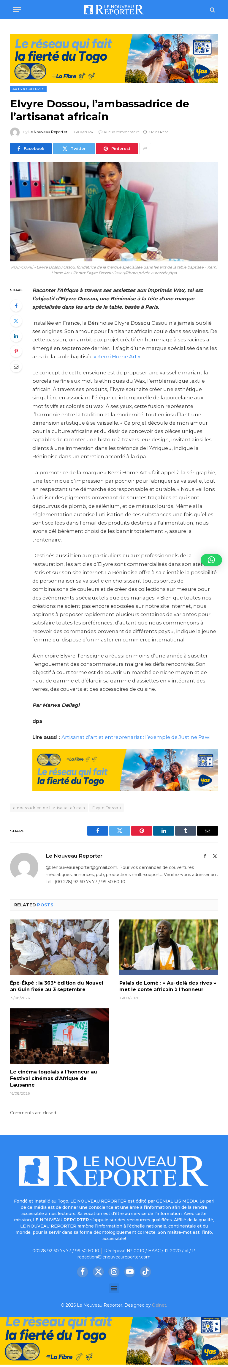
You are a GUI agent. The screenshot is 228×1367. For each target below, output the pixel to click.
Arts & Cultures (28, 89)
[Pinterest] (16, 351)
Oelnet (159, 1305)
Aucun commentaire (122, 132)
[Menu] (17, 9)
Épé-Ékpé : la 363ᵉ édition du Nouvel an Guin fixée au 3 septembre (56, 986)
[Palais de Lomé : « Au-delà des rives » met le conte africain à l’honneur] (168, 947)
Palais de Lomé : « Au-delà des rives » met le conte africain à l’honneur (167, 986)
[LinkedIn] (16, 336)
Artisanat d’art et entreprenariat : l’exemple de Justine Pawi (135, 737)
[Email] (16, 366)
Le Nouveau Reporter (47, 132)
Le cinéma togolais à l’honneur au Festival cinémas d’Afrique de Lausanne (53, 1078)
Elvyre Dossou (106, 807)
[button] (114, 1288)
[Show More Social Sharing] (145, 148)
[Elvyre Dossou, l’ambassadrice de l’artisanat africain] (114, 211)
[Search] (212, 9)
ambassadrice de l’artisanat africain (49, 807)
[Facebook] (16, 306)
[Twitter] (16, 321)
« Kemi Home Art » (117, 357)
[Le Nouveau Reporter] (114, 9)
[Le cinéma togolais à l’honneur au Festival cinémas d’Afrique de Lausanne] (59, 1036)
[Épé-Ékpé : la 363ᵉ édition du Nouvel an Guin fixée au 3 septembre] (59, 947)
